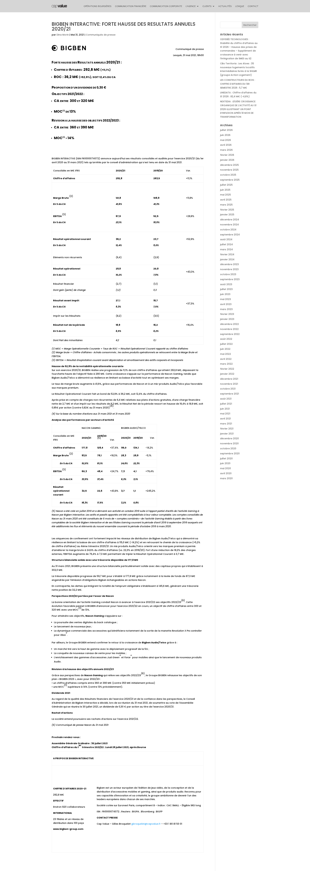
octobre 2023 (228, 274)
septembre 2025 (230, 179)
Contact (253, 6)
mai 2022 (225, 354)
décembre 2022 (229, 324)
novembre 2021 (229, 383)
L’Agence (191, 6)
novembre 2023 (229, 269)
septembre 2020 (230, 453)
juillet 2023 (226, 289)
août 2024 (226, 239)
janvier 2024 (227, 259)
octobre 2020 (228, 448)
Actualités (225, 6)
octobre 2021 (228, 388)
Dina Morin (63, 34)
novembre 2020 (229, 443)
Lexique (239, 6)
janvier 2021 (227, 433)
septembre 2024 (230, 234)
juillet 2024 (226, 244)
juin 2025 (225, 189)
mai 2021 (225, 413)
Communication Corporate (166, 6)
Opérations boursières (97, 6)
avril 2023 (226, 304)
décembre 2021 (229, 378)
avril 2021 (225, 418)
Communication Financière (130, 6)
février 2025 (227, 209)
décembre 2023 (229, 264)
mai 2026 (225, 140)
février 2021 (226, 428)
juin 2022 (225, 349)
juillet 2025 (226, 184)
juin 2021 (225, 408)
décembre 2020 (229, 438)
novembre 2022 (229, 329)
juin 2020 (225, 463)
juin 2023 (225, 294)
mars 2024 (226, 249)
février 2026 (227, 155)
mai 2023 (225, 299)
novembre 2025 (229, 169)
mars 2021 (226, 423)
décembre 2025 (229, 165)
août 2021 (226, 398)
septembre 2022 (230, 334)
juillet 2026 (226, 130)
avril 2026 (226, 145)
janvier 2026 (227, 160)
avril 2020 (226, 473)
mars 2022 (226, 363)
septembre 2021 (229, 393)
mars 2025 (226, 204)
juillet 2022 (226, 344)
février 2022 (227, 368)
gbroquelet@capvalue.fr (146, 823)
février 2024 (227, 254)
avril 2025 (226, 199)
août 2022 (226, 339)
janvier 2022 (227, 373)
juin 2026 (225, 135)
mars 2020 (226, 478)
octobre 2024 (228, 229)
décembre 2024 (229, 219)
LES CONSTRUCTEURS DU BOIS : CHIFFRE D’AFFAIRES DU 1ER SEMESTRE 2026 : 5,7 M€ (237, 83)
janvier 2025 (227, 214)
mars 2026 (226, 150)
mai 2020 (225, 468)
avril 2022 (226, 359)
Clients (207, 6)
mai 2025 (225, 194)
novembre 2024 (229, 224)
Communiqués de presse (100, 34)
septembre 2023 (230, 279)
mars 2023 (226, 309)
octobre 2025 (228, 174)
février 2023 (227, 314)
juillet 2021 (226, 403)
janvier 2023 (227, 319)
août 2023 (226, 284)
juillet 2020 (226, 458)
